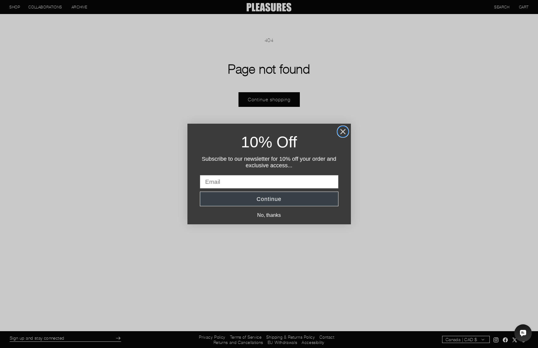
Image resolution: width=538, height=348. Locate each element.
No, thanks (269, 215)
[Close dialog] (342, 131)
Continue (269, 199)
